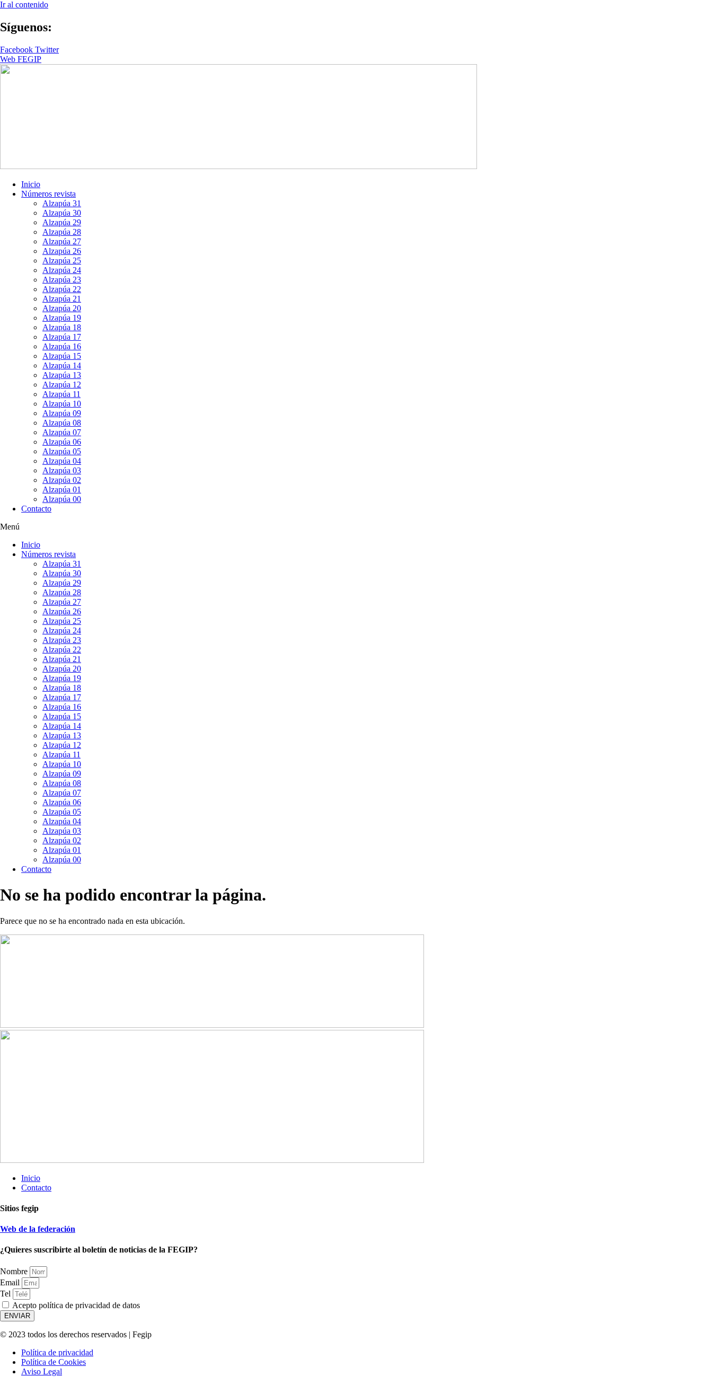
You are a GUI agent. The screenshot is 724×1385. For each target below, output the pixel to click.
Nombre (15, 1271)
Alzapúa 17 (61, 336)
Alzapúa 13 (61, 375)
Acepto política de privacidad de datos (76, 1305)
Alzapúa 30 (61, 212)
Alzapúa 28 (61, 231)
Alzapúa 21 (61, 298)
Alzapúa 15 (61, 355)
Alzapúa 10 (61, 403)
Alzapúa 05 (61, 451)
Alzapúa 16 (61, 346)
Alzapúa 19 (61, 317)
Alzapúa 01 (61, 489)
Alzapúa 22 (61, 289)
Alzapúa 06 (61, 441)
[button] (362, 527)
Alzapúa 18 (61, 327)
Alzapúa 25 (61, 260)
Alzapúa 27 (61, 241)
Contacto (36, 508)
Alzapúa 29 (61, 222)
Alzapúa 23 (61, 279)
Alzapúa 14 (61, 365)
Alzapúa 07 (61, 432)
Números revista (48, 193)
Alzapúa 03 (61, 470)
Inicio (30, 184)
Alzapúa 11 (61, 394)
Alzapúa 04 (61, 460)
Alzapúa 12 (61, 384)
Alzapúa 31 (61, 203)
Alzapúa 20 (61, 308)
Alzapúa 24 (61, 270)
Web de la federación (37, 1228)
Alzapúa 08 (61, 422)
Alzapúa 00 (61, 499)
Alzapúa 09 (61, 413)
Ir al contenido (24, 4)
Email (11, 1282)
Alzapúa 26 (61, 250)
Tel (6, 1293)
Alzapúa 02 (61, 479)
